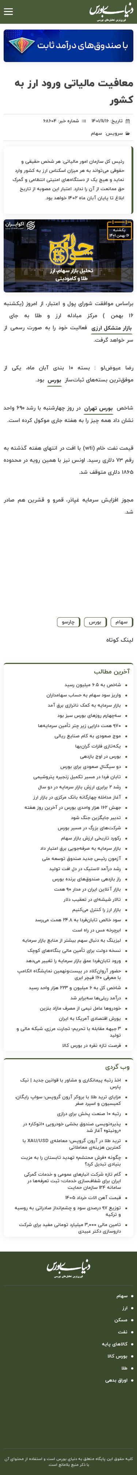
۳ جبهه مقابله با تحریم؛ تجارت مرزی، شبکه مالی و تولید (68, 1032)
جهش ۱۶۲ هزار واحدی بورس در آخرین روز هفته (72, 807)
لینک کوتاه (119, 640)
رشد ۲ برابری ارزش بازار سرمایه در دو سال (79, 787)
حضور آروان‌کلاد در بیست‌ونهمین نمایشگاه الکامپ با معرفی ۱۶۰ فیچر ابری (69, 974)
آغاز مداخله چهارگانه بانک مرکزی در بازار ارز (77, 797)
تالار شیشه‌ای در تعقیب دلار (92, 899)
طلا (124, 1368)
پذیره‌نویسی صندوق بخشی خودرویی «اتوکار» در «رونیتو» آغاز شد (72, 1127)
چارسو (68, 622)
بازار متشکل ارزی (111, 328)
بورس (54, 380)
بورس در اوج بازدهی (100, 756)
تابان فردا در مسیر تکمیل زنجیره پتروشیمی (77, 777)
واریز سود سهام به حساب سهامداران (83, 695)
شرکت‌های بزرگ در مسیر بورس (89, 828)
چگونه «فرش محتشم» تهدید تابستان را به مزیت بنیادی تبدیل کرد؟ (71, 1161)
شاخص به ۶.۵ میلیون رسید (93, 685)
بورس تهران (98, 408)
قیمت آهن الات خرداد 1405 (93, 1198)
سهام (96, 133)
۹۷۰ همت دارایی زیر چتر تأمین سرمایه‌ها (79, 726)
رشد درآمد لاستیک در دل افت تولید (85, 869)
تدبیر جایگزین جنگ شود (96, 818)
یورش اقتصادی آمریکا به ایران (90, 1018)
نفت (123, 1332)
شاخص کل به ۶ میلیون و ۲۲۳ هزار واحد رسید (75, 988)
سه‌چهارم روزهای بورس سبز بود (89, 715)
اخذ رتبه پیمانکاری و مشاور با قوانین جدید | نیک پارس (70, 1083)
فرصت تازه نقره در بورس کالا (91, 1045)
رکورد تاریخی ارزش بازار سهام (91, 838)
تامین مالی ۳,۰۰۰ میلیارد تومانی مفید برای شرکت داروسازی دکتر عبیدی (70, 1228)
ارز (125, 1308)
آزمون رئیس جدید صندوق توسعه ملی (81, 859)
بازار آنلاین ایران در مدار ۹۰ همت (87, 889)
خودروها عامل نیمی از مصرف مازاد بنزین (80, 1008)
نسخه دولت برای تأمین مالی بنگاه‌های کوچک (74, 951)
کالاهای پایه (115, 1344)
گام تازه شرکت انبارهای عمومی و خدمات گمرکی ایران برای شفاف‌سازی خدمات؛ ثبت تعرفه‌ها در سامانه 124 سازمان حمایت (72, 1181)
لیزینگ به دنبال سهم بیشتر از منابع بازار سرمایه (71, 940)
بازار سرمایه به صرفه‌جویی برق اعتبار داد (80, 848)
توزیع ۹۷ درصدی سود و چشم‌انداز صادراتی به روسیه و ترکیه (68, 1211)
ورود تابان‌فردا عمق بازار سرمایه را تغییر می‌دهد (73, 961)
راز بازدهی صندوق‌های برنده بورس (86, 879)
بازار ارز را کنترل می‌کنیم (96, 910)
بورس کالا (117, 1356)
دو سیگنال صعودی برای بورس (90, 767)
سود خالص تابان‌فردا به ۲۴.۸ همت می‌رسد (78, 920)
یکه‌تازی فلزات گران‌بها (98, 746)
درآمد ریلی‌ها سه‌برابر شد (96, 998)
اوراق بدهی (116, 1380)
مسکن (121, 1320)
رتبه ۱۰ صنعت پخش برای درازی (89, 1114)
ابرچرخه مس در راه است (96, 930)
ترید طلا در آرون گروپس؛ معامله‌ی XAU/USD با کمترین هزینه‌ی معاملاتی (72, 1144)
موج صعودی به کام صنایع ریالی (87, 736)
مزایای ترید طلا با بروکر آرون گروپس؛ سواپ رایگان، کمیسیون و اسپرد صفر (68, 1100)
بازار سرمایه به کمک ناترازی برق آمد (84, 705)
